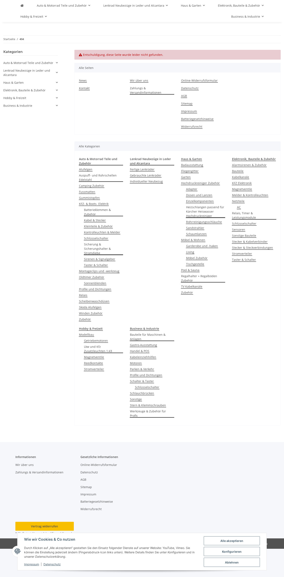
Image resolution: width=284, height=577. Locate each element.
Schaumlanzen (196, 234)
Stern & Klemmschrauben (148, 405)
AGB (184, 96)
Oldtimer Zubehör (91, 277)
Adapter (191, 189)
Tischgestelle (195, 264)
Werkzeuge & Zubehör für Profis (148, 413)
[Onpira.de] (22, 5)
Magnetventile (242, 189)
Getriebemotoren (96, 341)
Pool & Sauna (190, 270)
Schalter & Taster (142, 381)
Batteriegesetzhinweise (197, 119)
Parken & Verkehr (142, 369)
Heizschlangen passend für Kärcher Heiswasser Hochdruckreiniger (205, 211)
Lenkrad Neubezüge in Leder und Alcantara (26, 73)
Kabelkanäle (240, 177)
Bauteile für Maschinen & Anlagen (147, 337)
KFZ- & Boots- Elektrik (94, 204)
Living (190, 252)
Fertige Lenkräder (142, 169)
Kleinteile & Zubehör (98, 226)
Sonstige (136, 399)
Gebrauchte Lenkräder (145, 175)
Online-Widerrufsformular (199, 80)
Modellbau (86, 335)
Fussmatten (87, 192)
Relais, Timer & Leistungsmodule (244, 215)
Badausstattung (192, 165)
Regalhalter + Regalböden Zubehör (199, 278)
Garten (186, 177)
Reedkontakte (93, 363)
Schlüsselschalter (96, 238)
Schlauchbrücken (142, 393)
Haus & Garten (13, 83)
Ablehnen (232, 562)
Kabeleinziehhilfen (143, 357)
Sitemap (187, 103)
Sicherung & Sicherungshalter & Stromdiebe (97, 248)
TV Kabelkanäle (191, 286)
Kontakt (84, 88)
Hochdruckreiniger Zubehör (200, 183)
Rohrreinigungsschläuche (204, 222)
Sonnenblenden (95, 283)
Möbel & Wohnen (193, 240)
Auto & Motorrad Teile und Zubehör (28, 63)
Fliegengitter (190, 171)
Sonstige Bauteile (244, 236)
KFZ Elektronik (242, 183)
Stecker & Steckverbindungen (252, 248)
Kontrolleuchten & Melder (102, 232)
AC (239, 207)
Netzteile (238, 201)
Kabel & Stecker (95, 220)
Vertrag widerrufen (44, 526)
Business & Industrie (17, 106)
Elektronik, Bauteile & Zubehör (24, 90)
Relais (83, 295)
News (83, 80)
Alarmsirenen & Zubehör (249, 165)
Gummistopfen (89, 198)
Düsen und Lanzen (199, 195)
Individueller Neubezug (146, 181)
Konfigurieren (232, 551)
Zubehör (85, 319)
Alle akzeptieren (231, 541)
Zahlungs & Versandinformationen (145, 90)
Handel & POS (139, 351)
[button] (30, 63)
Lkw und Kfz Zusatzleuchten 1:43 (98, 349)
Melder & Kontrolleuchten (250, 195)
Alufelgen (85, 169)
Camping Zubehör (91, 186)
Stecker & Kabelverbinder (250, 242)
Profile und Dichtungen (95, 289)
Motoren (136, 363)
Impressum (31, 564)
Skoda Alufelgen (90, 307)
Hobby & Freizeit (14, 98)
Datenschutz (52, 564)
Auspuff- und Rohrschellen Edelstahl (98, 177)
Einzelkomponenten (200, 201)
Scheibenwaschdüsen (94, 301)
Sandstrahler (195, 228)
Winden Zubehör (90, 313)
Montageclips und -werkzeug (99, 271)
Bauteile (237, 171)
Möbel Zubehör (196, 258)
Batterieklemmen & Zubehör (97, 212)
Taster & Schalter (96, 265)
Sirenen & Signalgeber (99, 259)
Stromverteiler (242, 254)
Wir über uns (139, 80)
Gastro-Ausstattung (143, 345)
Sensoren (238, 230)
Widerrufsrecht (191, 127)
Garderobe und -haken (202, 246)
